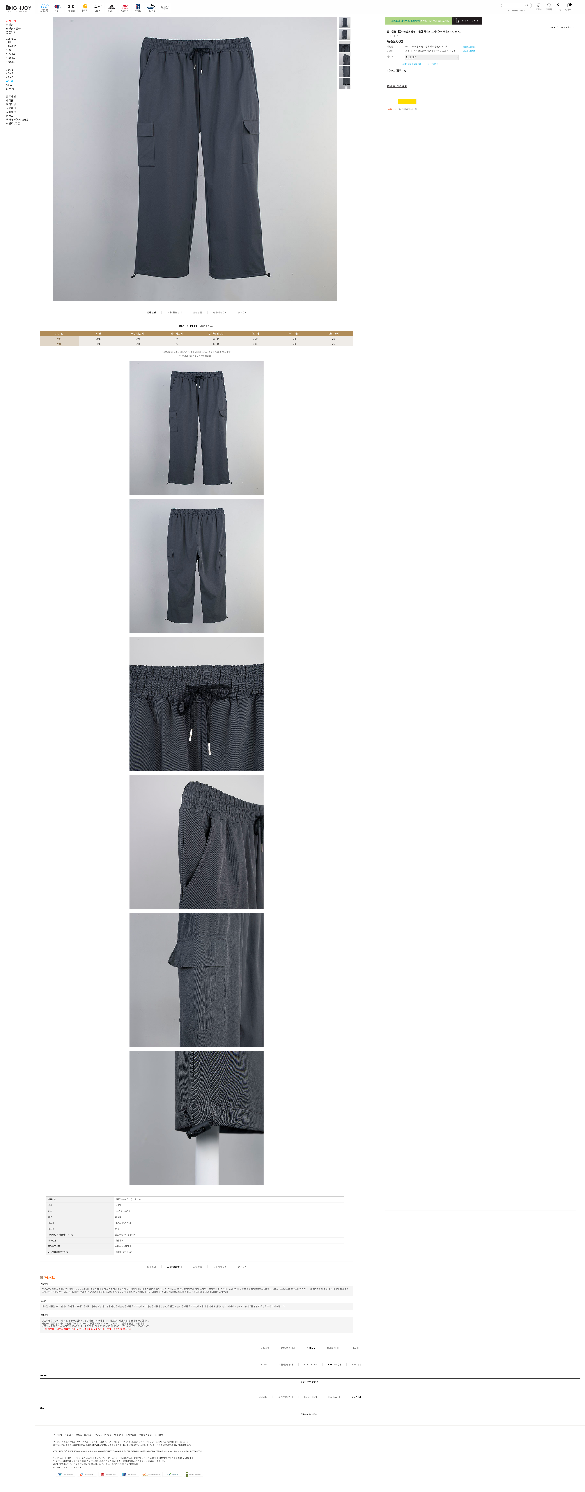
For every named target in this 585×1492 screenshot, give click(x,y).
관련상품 (197, 312)
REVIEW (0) (334, 1364)
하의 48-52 (561, 27)
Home (552, 27)
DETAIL (263, 1364)
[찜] (419, 101)
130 (8, 50)
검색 (526, 5)
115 (8, 42)
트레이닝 (11, 104)
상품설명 (151, 312)
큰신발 (9, 116)
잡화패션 (11, 112)
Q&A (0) (241, 312)
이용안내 (69, 1434)
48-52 (9, 81)
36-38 (9, 69)
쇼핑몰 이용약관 (83, 1434)
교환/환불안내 (174, 312)
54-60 (9, 85)
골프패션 (11, 96)
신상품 (9, 25)
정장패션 (11, 108)
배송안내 (118, 1434)
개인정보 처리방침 (103, 1434)
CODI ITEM (310, 1364)
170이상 (11, 62)
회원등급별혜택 (469, 47)
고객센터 (158, 1434)
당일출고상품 (13, 28)
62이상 (10, 89)
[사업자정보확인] (144, 1445)
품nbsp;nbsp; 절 (397, 85)
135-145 (11, 54)
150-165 (11, 58)
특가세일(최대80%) (17, 120)
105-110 (11, 39)
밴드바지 (570, 27)
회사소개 (57, 1434)
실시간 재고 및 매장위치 (411, 64)
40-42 (9, 73)
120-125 (11, 46)
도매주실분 (131, 1434)
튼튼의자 (11, 32)
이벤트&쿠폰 (13, 123)
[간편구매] (407, 101)
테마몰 (9, 100)
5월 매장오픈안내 (518, 10)
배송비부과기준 (469, 51)
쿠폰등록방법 (145, 1434)
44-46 (9, 77)
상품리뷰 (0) (219, 312)
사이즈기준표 (433, 64)
